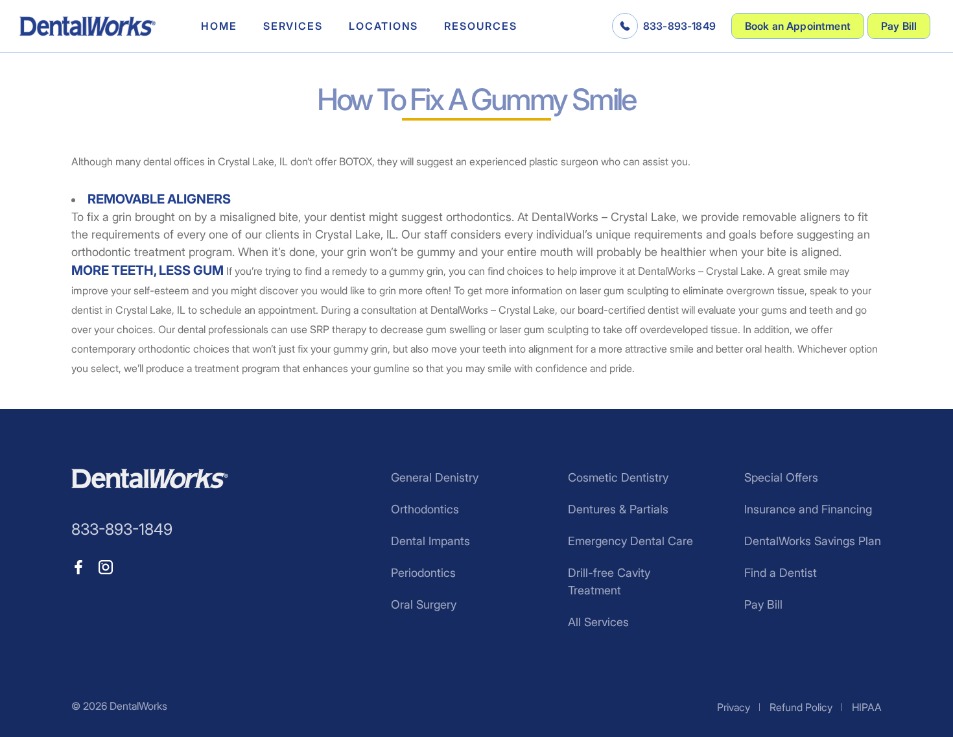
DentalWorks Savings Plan (812, 541)
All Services (598, 622)
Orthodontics (425, 509)
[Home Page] (87, 26)
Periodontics (423, 572)
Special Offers (781, 477)
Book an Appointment (798, 25)
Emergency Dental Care (630, 541)
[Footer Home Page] (149, 479)
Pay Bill (899, 25)
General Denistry (434, 477)
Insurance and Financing (808, 509)
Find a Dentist (780, 572)
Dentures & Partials (618, 509)
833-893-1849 (679, 25)
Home (219, 25)
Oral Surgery (423, 604)
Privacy (733, 707)
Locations (383, 25)
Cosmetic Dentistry (618, 477)
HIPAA (867, 707)
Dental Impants (430, 541)
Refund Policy (801, 707)
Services (293, 25)
